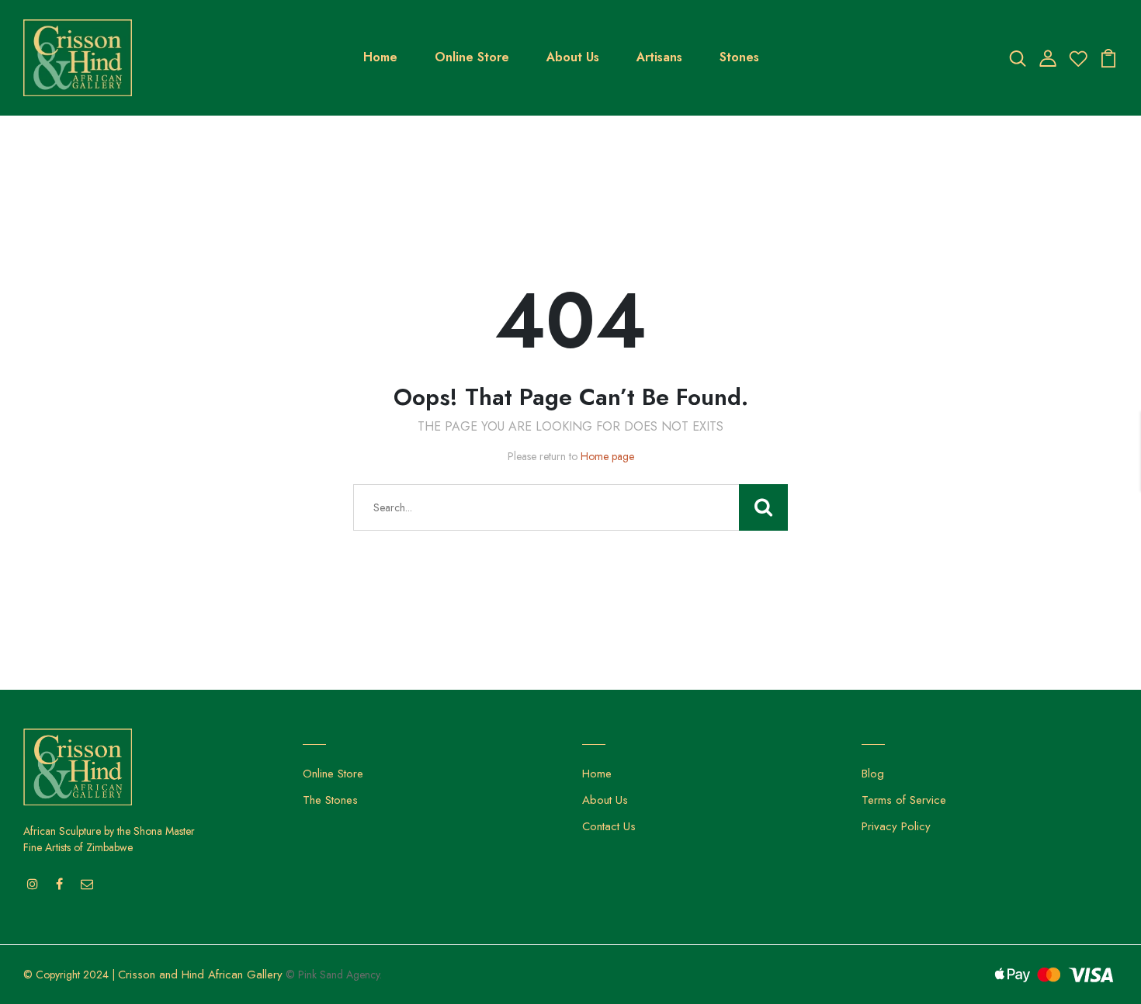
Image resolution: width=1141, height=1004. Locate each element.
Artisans (659, 57)
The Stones (330, 799)
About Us (572, 57)
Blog (873, 773)
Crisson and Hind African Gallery (200, 974)
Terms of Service (904, 799)
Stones (739, 57)
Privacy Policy (896, 826)
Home (380, 57)
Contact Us (609, 826)
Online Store (472, 57)
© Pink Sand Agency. (334, 974)
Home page (607, 456)
